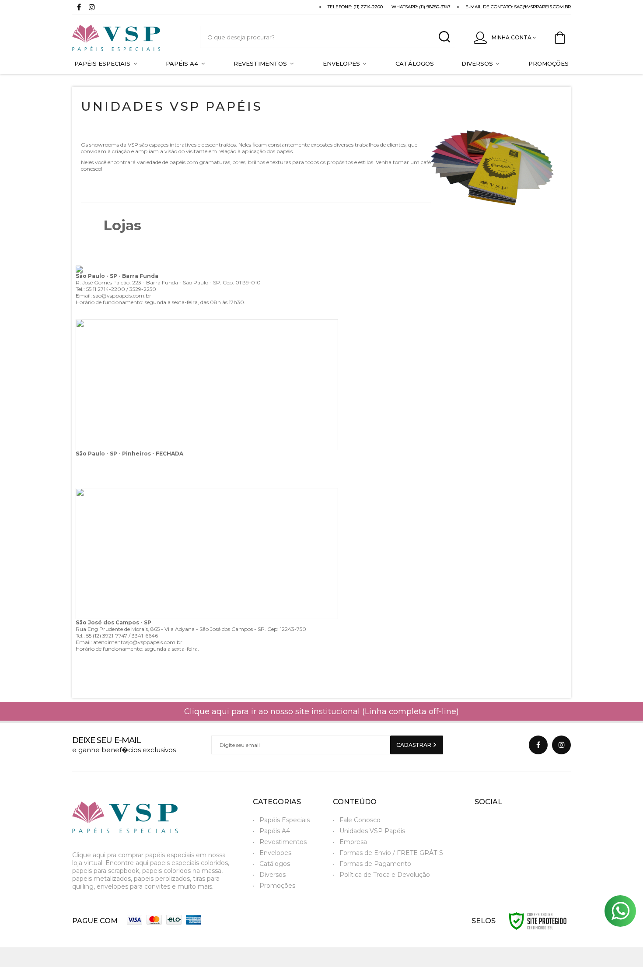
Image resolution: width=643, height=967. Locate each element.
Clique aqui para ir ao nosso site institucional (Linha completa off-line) (321, 711)
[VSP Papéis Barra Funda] (127, 37)
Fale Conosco (360, 820)
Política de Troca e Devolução (384, 875)
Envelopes (275, 853)
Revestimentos (283, 842)
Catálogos (274, 864)
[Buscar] (444, 37)
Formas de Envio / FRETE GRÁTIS (391, 853)
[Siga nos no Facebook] (78, 8)
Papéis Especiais (284, 820)
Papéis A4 (274, 831)
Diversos (272, 875)
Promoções (277, 886)
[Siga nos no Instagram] (91, 8)
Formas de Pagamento (375, 864)
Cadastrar (414, 745)
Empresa (353, 842)
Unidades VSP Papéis (372, 831)
